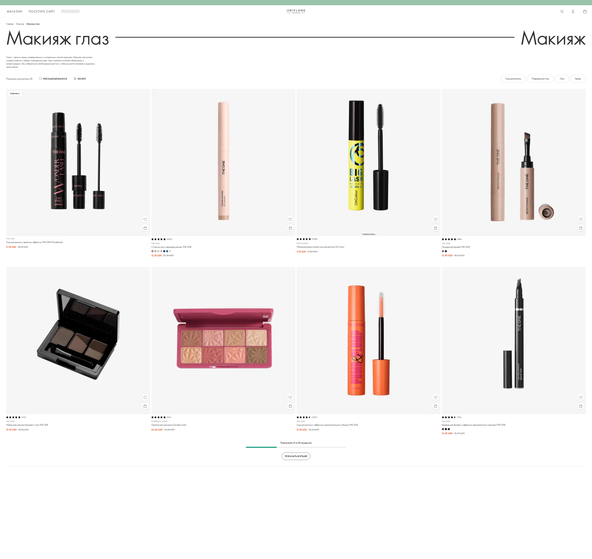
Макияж (20, 23)
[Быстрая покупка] (145, 227)
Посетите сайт (42, 11)
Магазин (15, 11)
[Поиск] (562, 11)
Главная (10, 23)
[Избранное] (145, 219)
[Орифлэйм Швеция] (296, 11)
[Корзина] (585, 11)
